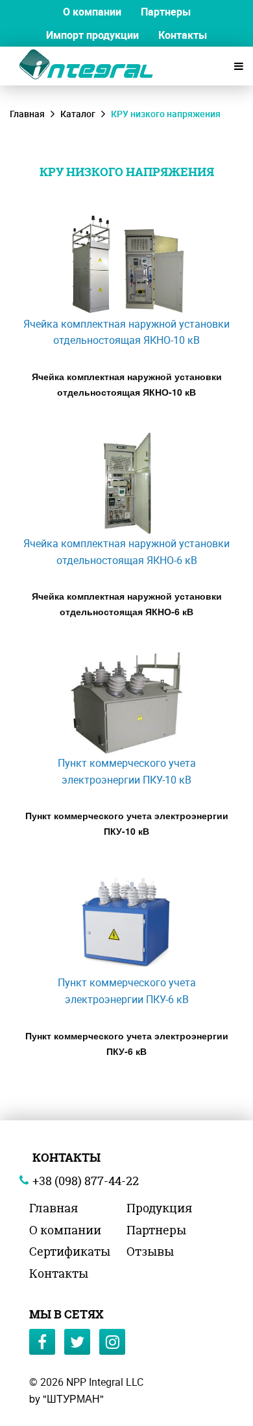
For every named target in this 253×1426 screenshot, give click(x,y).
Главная (27, 114)
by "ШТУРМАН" (66, 1398)
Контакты (182, 35)
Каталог (77, 114)
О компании (92, 12)
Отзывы (150, 1251)
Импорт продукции (92, 35)
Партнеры (166, 12)
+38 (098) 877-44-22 (85, 1181)
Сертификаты (69, 1251)
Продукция (159, 1208)
